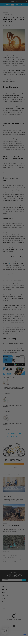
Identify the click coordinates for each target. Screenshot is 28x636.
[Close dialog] (13, 318)
